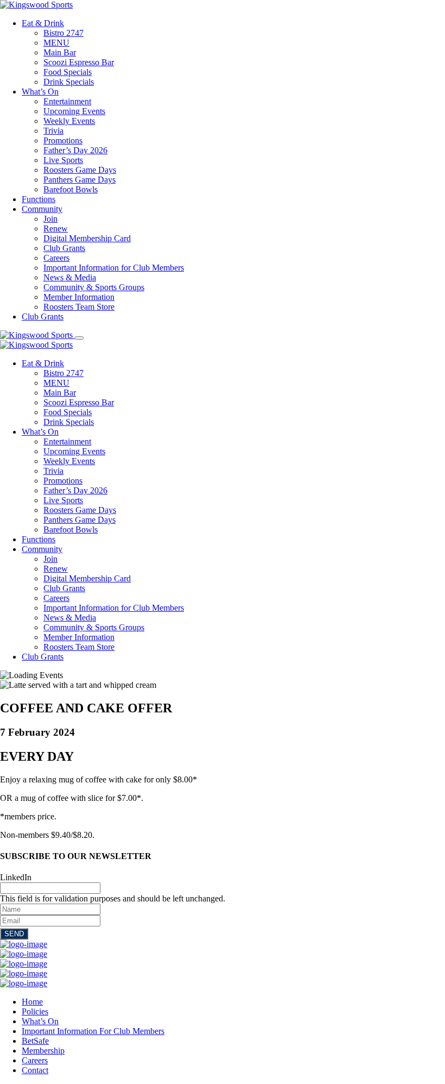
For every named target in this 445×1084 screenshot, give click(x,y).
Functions (38, 199)
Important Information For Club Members (93, 1031)
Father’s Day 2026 (75, 150)
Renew (55, 228)
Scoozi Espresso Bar (78, 62)
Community (42, 209)
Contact (35, 1070)
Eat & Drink (43, 23)
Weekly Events (69, 121)
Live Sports (63, 160)
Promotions (62, 140)
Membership (43, 1050)
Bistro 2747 (63, 32)
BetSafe (35, 1040)
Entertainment (67, 101)
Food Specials (67, 72)
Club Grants (64, 248)
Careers (56, 257)
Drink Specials (68, 81)
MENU (56, 42)
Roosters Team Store (79, 306)
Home (32, 1001)
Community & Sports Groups (93, 287)
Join (50, 218)
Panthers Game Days (79, 179)
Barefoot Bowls (70, 189)
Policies (35, 1011)
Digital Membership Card (87, 238)
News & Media (69, 277)
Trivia (53, 130)
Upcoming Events (74, 111)
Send (14, 934)
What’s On (40, 91)
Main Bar (59, 52)
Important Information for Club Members (113, 267)
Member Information (79, 297)
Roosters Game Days (79, 169)
